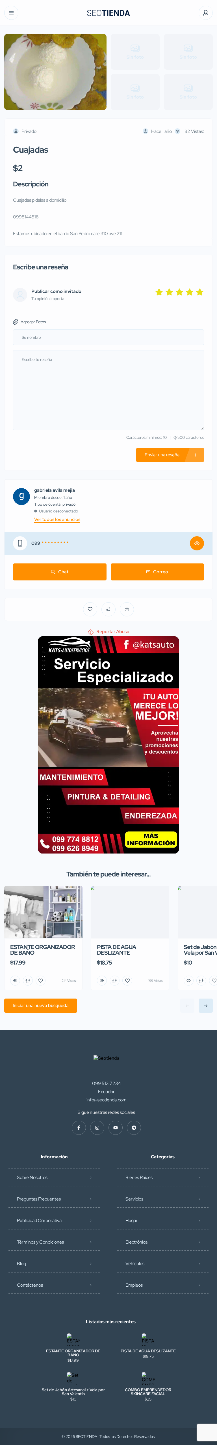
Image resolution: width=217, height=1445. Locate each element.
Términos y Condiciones (40, 1242)
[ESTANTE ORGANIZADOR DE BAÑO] (73, 1339)
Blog (21, 1264)
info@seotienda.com (106, 1100)
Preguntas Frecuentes (39, 1199)
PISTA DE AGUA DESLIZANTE (148, 1351)
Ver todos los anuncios (57, 519)
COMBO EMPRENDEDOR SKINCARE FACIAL (148, 1392)
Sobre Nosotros (32, 1177)
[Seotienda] (108, 13)
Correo (160, 572)
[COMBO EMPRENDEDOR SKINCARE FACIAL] (148, 1378)
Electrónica (136, 1242)
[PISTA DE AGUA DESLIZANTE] (148, 1339)
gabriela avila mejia (54, 490)
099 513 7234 (106, 1083)
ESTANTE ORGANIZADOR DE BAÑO (73, 1353)
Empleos (134, 1285)
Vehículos (134, 1264)
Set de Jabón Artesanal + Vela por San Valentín (73, 1392)
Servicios (134, 1199)
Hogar (131, 1220)
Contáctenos (30, 1285)
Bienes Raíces (139, 1177)
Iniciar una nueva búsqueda (41, 1005)
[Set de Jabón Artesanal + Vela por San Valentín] (73, 1378)
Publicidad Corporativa (39, 1220)
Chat (63, 572)
